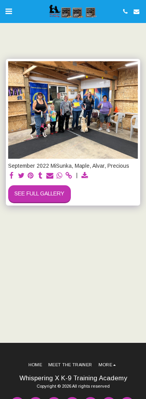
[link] (68, 175)
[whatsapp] (59, 175)
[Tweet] (21, 175)
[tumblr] (40, 175)
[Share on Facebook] (11, 175)
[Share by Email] (49, 175)
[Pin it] (30, 175)
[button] (8, 11)
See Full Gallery (39, 193)
